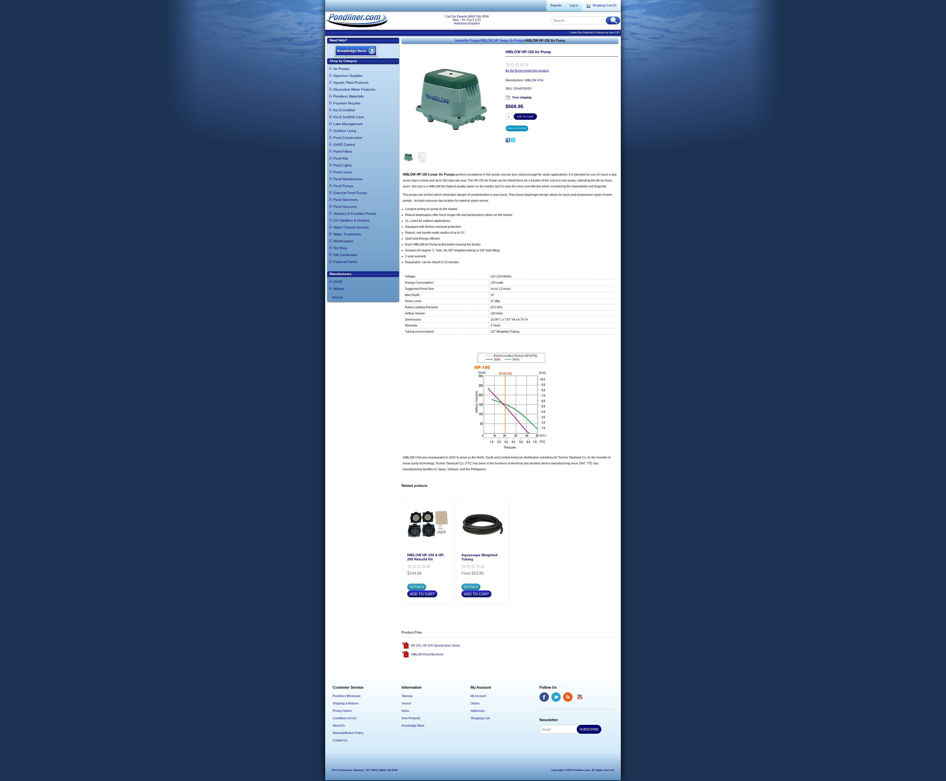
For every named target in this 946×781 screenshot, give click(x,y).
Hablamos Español (467, 23)
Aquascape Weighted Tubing (479, 557)
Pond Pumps (343, 186)
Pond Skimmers (345, 200)
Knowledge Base (413, 725)
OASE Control (344, 144)
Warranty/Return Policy (348, 733)
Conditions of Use (344, 718)
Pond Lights (342, 165)
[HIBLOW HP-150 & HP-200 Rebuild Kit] (428, 524)
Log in (574, 5)
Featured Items (345, 262)
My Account (478, 696)
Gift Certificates (345, 255)
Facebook (544, 697)
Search (406, 703)
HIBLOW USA (534, 80)
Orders (475, 703)
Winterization (343, 241)
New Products (411, 718)
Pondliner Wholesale (347, 696)
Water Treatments (347, 234)
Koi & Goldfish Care (348, 117)
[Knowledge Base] (356, 51)
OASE (338, 282)
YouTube (579, 697)
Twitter (556, 697)
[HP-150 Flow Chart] (421, 157)
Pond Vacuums (345, 207)
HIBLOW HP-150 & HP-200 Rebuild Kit (425, 557)
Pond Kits (340, 158)
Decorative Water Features (354, 89)
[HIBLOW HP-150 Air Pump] (408, 157)
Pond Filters (342, 151)
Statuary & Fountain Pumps (354, 213)
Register (556, 5)
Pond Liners (342, 172)
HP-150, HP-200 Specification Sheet (435, 645)
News (405, 711)
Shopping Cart (480, 718)
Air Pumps (341, 69)
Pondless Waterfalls (348, 96)
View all (337, 297)
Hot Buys (340, 248)
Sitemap (407, 696)
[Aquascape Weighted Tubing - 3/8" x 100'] (482, 524)
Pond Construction (347, 138)
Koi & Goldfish (344, 110)
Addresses (478, 711)
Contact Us (340, 740)
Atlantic (339, 289)
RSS (568, 697)
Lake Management (348, 124)
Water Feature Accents (351, 227)
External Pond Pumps (350, 193)
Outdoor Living (344, 131)
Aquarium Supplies (348, 76)
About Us (339, 725)
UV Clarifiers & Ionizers (351, 220)
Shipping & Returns (346, 703)
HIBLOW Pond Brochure (427, 654)
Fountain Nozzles (346, 103)
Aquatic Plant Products (351, 82)
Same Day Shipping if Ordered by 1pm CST (595, 32)
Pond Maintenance (348, 179)
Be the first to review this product (527, 70)
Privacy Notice (342, 711)
